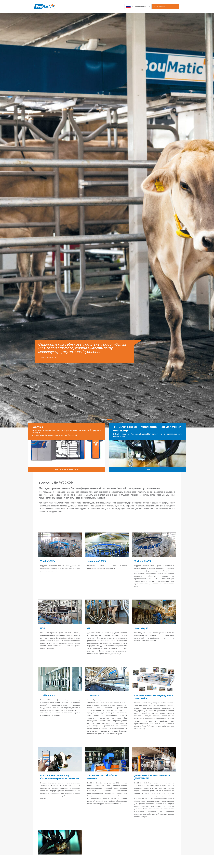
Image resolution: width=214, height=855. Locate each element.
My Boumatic (159, 6)
